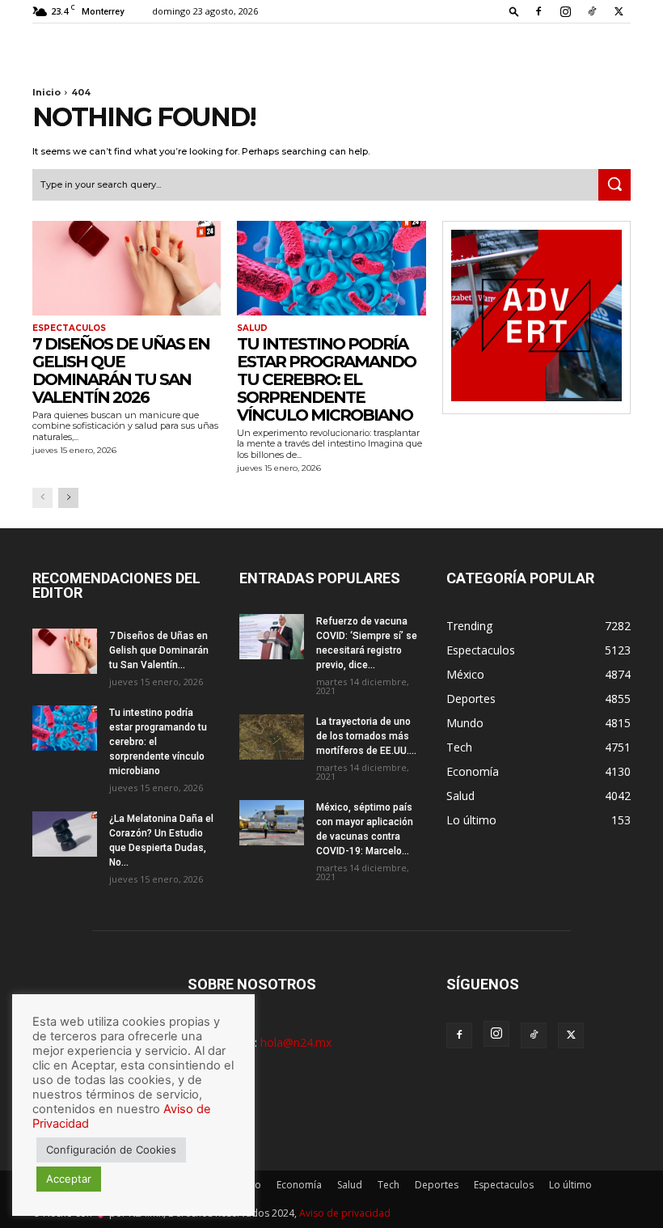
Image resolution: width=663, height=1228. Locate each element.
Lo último (570, 1185)
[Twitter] (618, 11)
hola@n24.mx (296, 1042)
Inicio (46, 92)
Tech (388, 1185)
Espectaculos (69, 328)
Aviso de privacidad (345, 1213)
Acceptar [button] (68, 1178)
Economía (299, 1185)
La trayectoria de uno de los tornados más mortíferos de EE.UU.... (366, 736)
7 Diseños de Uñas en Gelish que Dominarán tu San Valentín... (159, 650)
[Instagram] (565, 11)
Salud (252, 328)
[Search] (614, 185)
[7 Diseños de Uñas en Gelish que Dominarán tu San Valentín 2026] (126, 268)
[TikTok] (592, 11)
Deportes (436, 1185)
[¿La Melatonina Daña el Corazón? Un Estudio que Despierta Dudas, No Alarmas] (64, 834)
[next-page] (68, 498)
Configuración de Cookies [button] (111, 1149)
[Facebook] (538, 11)
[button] (514, 11)
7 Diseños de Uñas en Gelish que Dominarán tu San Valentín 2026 (120, 370)
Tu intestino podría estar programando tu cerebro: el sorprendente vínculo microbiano (326, 379)
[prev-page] (42, 498)
